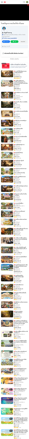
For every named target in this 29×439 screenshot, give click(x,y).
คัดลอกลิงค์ (23, 41)
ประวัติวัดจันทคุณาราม (19, 144)
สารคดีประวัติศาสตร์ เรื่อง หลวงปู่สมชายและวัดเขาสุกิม (21, 229)
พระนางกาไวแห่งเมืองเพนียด (21, 136)
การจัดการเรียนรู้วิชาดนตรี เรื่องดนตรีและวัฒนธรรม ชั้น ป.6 (20, 248)
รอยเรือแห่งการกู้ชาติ (19, 160)
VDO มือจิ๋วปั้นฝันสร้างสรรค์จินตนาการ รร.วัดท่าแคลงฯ (20, 369)
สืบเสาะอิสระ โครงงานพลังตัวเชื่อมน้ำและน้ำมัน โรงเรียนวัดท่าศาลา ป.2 (20, 399)
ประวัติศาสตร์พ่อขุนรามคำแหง (21, 186)
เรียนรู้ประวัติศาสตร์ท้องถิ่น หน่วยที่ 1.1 (20, 293)
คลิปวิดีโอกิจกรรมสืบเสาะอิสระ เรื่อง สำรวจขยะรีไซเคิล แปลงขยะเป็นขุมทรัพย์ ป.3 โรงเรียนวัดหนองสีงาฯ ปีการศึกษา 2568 (21, 420)
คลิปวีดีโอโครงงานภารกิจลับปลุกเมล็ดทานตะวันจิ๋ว (20, 360)
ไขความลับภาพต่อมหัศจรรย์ (21, 351)
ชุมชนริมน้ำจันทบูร (19, 152)
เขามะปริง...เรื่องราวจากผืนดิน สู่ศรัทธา (20, 102)
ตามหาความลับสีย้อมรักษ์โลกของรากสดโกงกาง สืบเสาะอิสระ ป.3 (20, 342)
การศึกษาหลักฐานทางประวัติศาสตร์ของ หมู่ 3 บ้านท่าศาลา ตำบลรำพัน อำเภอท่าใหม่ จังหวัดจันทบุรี (21, 82)
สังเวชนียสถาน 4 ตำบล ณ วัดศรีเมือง (21, 93)
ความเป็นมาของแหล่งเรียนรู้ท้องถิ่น (21, 112)
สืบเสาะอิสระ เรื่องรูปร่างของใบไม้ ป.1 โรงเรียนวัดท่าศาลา (20, 389)
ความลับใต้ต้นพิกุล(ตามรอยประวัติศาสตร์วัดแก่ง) (20, 72)
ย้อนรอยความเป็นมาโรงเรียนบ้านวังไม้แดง (20, 194)
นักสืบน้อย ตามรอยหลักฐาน (20, 120)
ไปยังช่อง (10, 38)
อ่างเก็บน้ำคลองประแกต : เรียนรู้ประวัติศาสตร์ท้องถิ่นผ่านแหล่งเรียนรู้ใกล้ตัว (21, 266)
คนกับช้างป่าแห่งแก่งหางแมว (21, 168)
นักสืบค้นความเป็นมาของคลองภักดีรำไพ (21, 302)
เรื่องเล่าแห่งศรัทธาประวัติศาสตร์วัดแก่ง (18, 312)
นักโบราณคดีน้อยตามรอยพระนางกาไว (20, 177)
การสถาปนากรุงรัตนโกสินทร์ (21, 256)
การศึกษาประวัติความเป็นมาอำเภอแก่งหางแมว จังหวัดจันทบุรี (20, 238)
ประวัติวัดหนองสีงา (19, 128)
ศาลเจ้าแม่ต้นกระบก (19, 284)
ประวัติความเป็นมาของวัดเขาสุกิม (20, 220)
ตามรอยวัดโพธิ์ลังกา (19, 203)
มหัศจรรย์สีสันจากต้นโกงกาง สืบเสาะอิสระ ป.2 (21, 332)
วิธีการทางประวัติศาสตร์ (20, 211)
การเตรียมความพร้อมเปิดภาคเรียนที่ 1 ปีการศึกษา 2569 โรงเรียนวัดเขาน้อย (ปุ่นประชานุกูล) (21, 322)
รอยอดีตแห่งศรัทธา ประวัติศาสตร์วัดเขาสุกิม (19, 276)
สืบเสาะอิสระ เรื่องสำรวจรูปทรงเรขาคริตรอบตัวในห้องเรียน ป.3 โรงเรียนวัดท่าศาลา (21, 379)
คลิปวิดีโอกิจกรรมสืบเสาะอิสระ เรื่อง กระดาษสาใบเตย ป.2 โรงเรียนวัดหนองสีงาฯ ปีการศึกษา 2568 (21, 431)
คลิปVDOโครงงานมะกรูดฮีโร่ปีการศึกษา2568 (20, 409)
